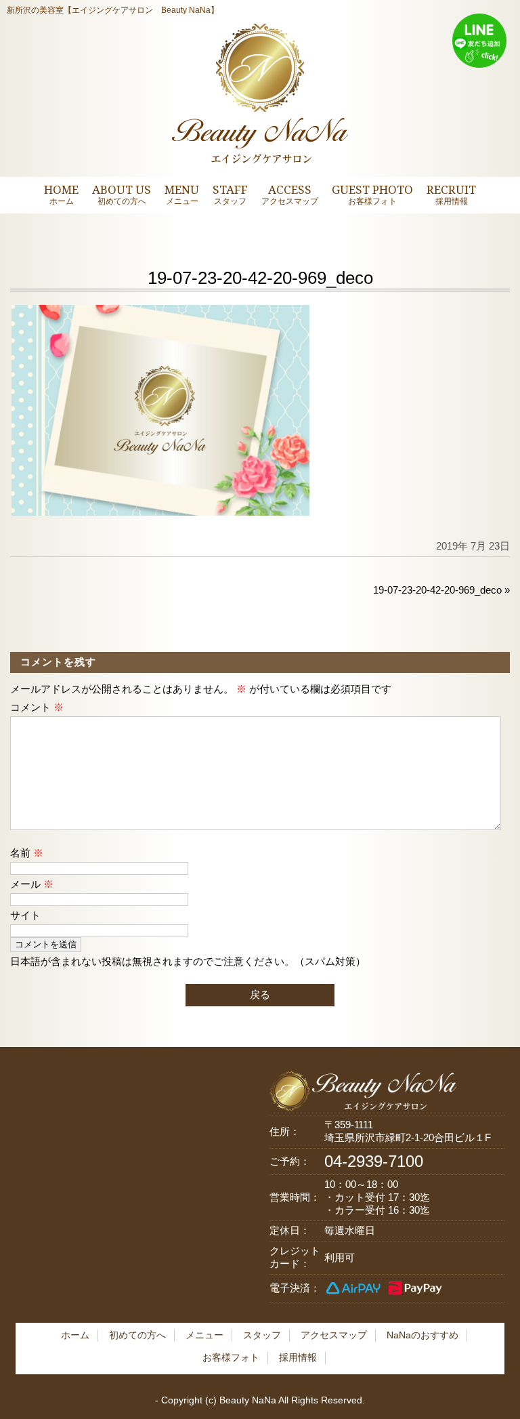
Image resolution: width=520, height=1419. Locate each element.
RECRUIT (451, 194)
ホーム (75, 1335)
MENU (182, 194)
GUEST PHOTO (372, 194)
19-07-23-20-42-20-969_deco (437, 590)
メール (31, 884)
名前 (26, 853)
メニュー (204, 1335)
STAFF (230, 194)
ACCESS (289, 194)
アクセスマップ (334, 1335)
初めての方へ (137, 1335)
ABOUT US (121, 194)
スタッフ (262, 1335)
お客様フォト (230, 1357)
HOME (61, 194)
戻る (260, 994)
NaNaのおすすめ (422, 1335)
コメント (37, 707)
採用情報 (298, 1357)
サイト (25, 915)
